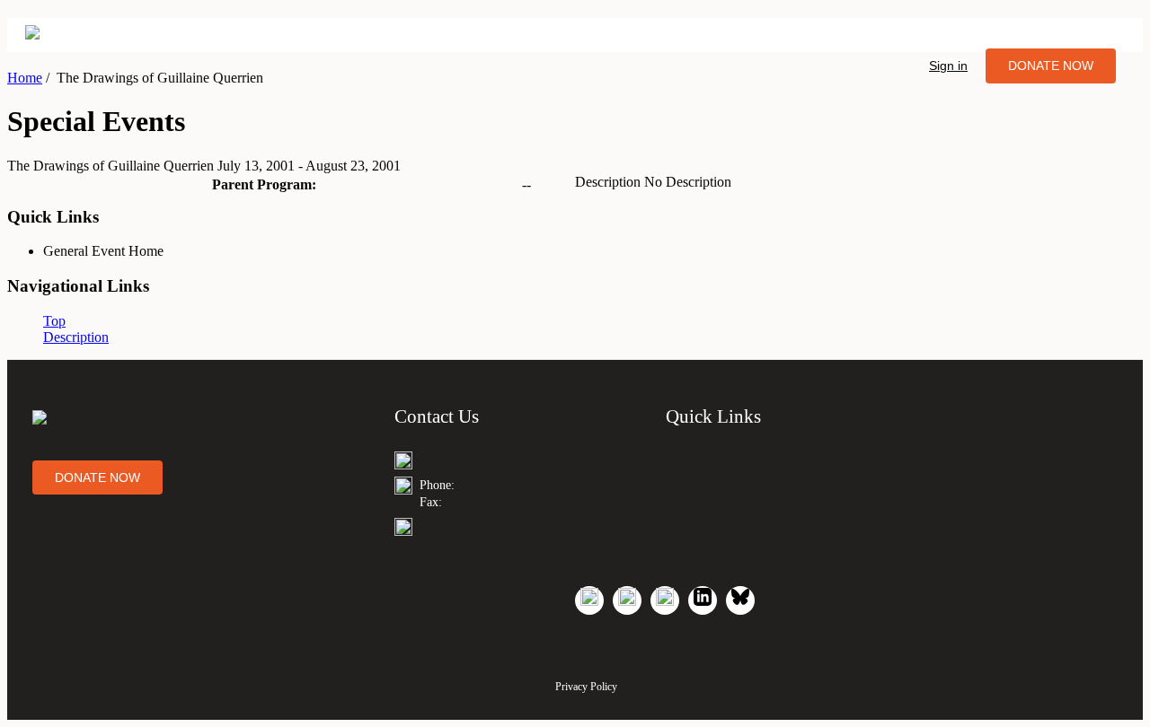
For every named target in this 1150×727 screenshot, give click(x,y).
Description (76, 337)
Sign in (948, 65)
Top (54, 320)
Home (24, 77)
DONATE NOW (1050, 65)
